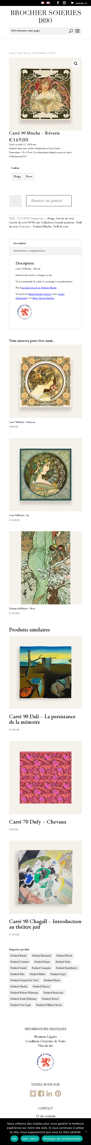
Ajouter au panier (46, 201)
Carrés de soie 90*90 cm (24, 222)
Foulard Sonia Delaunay (24, 999)
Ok (14, 1138)
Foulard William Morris (49, 1005)
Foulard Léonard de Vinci (25, 980)
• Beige (50, 218)
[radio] (17, 176)
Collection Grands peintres (57, 222)
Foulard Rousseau (53, 992)
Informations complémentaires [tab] (30, 251)
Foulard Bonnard (41, 955)
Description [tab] (20, 243)
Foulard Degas (42, 962)
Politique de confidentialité (62, 1138)
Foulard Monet (52, 980)
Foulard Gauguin (41, 968)
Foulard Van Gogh (21, 1005)
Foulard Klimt (37, 974)
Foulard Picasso (41, 986)
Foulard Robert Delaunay (24, 992)
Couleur (15, 168)
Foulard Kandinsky (66, 968)
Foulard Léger (58, 974)
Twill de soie (60, 226)
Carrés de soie (24, 53)
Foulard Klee (17, 974)
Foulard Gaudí (18, 968)
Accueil (12, 53)
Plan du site (45, 1046)
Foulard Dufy (63, 962)
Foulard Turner (50, 999)
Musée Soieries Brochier (43, 298)
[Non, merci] (86, 1131)
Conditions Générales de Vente (46, 1041)
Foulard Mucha (42, 226)
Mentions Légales (45, 1037)
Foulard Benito (19, 955)
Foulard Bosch (64, 955)
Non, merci (30, 1138)
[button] (76, 63)
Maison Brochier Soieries (40, 294)
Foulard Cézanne (20, 962)
